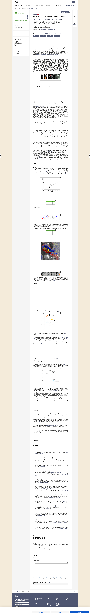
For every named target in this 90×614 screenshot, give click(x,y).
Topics (36, 1)
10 (53, 145)
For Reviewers (48, 599)
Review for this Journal (21, 18)
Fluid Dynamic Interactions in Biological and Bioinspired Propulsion (56, 33)
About (58, 1)
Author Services (47, 1)
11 (36, 287)
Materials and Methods (18, 43)
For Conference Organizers (50, 605)
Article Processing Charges (39, 598)
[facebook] (39, 538)
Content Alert (73, 591)
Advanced (72, 5)
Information (41, 1)
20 (64, 333)
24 (55, 390)
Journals (31, 1)
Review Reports (50, 35)
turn (37, 54)
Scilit (42, 453)
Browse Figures (43, 35)
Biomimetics (19, 8)
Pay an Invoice (37, 599)
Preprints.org (58, 600)
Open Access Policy (38, 600)
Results (16, 44)
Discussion (16, 45)
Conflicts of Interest (18, 52)
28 (39, 421)
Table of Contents (18, 39)
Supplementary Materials (18, 47)
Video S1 (51, 151)
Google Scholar (44, 455)
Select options (17, 602)
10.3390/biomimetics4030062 (33, 8)
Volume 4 (23, 8)
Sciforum (57, 598)
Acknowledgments (18, 51)
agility (42, 54)
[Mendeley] (44, 538)
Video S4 (53, 280)
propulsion (50, 54)
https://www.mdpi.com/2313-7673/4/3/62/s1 (53, 425)
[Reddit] (42, 538)
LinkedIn (67, 598)
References (17, 53)
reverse (39, 54)
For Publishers (48, 603)
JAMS (57, 605)
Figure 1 (60, 69)
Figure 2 (49, 174)
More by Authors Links (18, 27)
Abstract (16, 41)
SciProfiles (57, 603)
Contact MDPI (37, 602)
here (49, 582)
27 (54, 415)
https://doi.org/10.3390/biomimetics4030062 (48, 29)
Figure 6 (34, 310)
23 (54, 390)
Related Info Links (17, 25)
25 (56, 390)
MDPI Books (57, 599)
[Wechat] (41, 538)
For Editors (47, 600)
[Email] (33, 538)
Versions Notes (57, 35)
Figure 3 (42, 237)
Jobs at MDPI (37, 603)
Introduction (17, 42)
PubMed (55, 455)
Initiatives (53, 1)
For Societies (47, 604)
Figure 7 (65, 364)
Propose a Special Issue (21, 20)
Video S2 (42, 106)
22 (53, 390)
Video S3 (46, 237)
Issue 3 (27, 8)
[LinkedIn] (37, 538)
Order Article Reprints (65, 12)
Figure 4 (58, 358)
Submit (74, 1)
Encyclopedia (58, 604)
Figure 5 (57, 264)
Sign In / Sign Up (68, 1)
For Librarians (48, 602)
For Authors (47, 598)
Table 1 (47, 171)
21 (52, 390)
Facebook (67, 599)
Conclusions (17, 46)
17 (63, 333)
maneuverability (45, 54)
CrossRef (39, 453)
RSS (69, 591)
